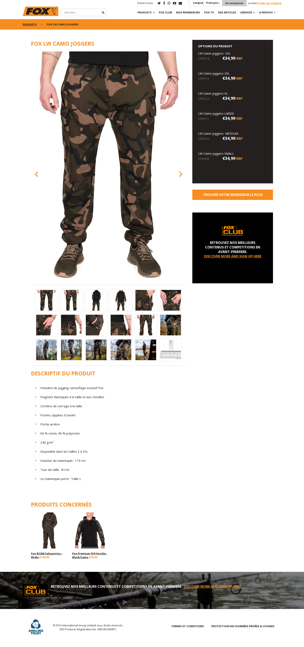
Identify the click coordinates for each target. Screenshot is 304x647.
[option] (108, 167)
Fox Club (165, 12)
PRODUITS (145, 12)
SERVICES (246, 12)
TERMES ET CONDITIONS (187, 626)
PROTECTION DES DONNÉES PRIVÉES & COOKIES (242, 626)
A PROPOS (266, 12)
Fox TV (209, 12)
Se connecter (234, 3)
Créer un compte (269, 3)
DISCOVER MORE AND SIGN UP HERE (232, 256)
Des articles (227, 12)
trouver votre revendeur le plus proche (233, 196)
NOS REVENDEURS (188, 12)
